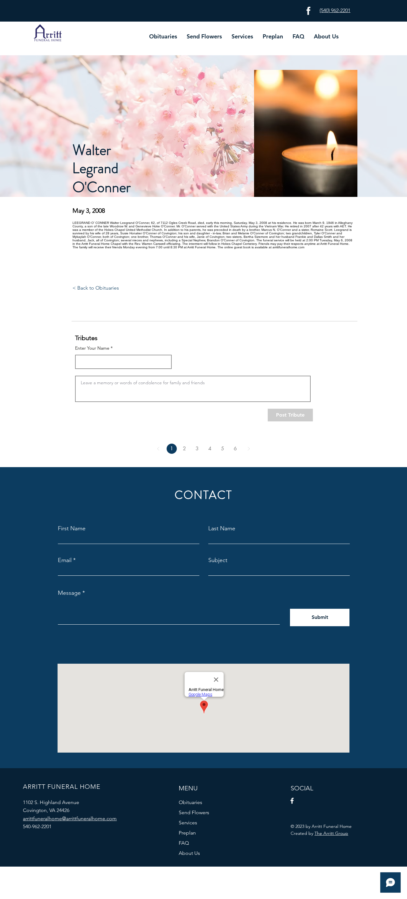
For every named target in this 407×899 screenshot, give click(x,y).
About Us (189, 853)
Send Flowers (194, 812)
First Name (72, 528)
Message (69, 593)
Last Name (221, 528)
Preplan (187, 833)
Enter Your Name (92, 348)
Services (188, 823)
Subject (217, 560)
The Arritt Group (331, 833)
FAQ (184, 843)
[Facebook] (292, 801)
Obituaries (190, 802)
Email (65, 560)
